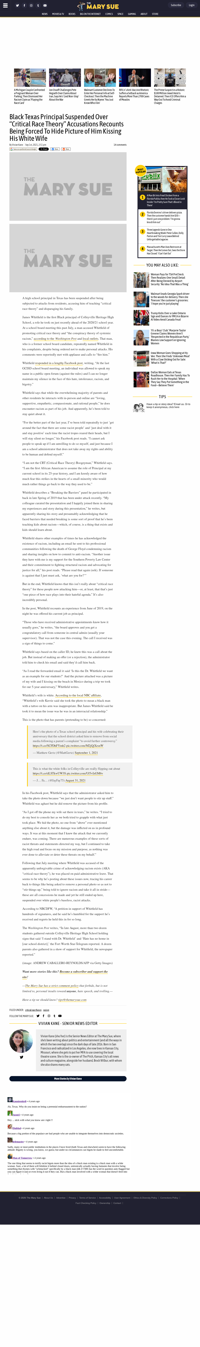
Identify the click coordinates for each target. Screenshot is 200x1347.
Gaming (132, 13)
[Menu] (5, 5)
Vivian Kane (17, 144)
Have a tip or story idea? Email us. (165, 404)
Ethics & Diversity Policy (145, 1197)
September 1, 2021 (86, 752)
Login (192, 5)
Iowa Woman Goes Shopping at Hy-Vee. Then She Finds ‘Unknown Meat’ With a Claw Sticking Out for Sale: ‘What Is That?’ (170, 357)
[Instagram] (31, 7)
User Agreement (122, 1197)
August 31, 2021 (75, 780)
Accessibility (105, 1197)
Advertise (60, 1197)
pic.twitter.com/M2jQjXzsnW (84, 745)
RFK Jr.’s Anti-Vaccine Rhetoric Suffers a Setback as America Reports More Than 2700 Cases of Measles (134, 94)
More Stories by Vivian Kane (68, 1078)
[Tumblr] (38, 7)
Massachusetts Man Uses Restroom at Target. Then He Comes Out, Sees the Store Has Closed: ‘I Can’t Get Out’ (166, 250)
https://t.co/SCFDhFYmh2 (49, 745)
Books (72, 13)
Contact (117, 1203)
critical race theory (33, 1010)
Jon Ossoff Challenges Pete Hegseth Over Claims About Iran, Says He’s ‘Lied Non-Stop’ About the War (64, 94)
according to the (55, 338)
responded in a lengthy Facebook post (59, 363)
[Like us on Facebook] (24, 7)
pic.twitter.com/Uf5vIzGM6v (85, 773)
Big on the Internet (90, 13)
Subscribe (176, 5)
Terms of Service (87, 1197)
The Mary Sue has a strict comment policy (52, 985)
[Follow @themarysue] (17, 7)
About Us (48, 1197)
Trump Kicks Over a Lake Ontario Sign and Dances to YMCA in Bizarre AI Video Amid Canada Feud (170, 316)
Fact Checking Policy (86, 1203)
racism (46, 1010)
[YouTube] (45, 7)
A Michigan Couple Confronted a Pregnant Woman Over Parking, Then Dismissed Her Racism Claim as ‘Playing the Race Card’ (29, 96)
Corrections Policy (169, 1197)
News (45, 13)
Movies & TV (58, 13)
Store (155, 13)
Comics (109, 13)
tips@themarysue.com (72, 999)
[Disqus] (68, 1135)
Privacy (72, 1197)
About (144, 13)
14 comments (120, 144)
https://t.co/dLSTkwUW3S (49, 773)
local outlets (90, 338)
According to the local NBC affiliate (78, 695)
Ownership (105, 1203)
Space (120, 13)
